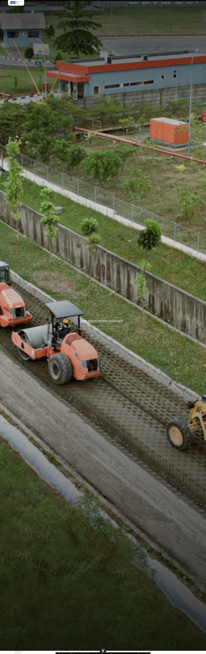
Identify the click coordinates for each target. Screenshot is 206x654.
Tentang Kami (133, 3)
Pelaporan (178, 3)
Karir (155, 3)
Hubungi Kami (166, 3)
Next (198, 325)
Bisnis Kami (146, 3)
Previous (7, 301)
